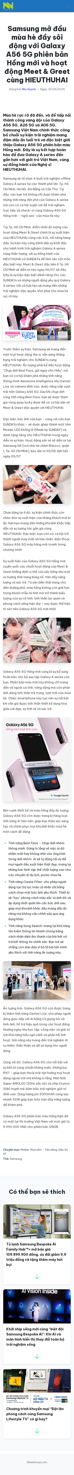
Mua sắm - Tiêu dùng (43, 1149)
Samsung (16, 1159)
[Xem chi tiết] (37, 1276)
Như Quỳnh (29, 89)
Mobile (25, 1149)
